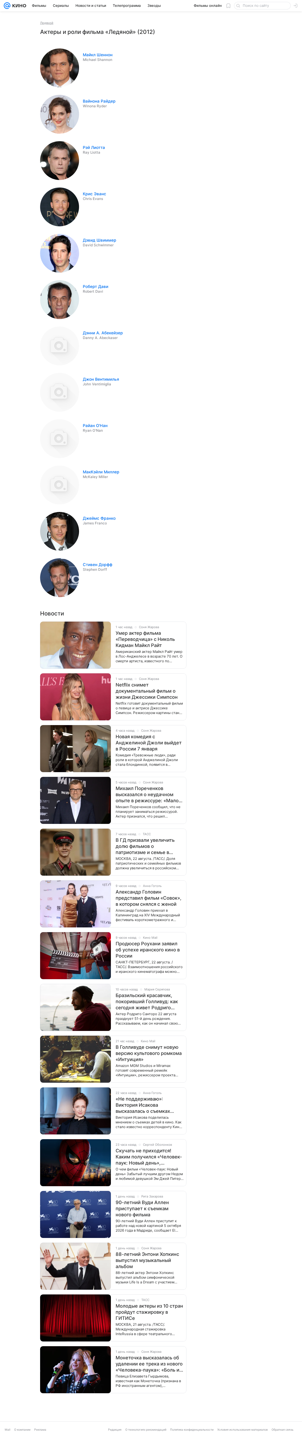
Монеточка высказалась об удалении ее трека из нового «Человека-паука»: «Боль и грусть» (149, 1364)
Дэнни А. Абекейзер (103, 333)
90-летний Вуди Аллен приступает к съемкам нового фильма (142, 1208)
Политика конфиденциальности (192, 1429)
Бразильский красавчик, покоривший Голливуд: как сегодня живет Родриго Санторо (147, 1002)
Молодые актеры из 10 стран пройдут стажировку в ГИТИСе (149, 1312)
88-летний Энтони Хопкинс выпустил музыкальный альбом (147, 1260)
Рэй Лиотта (94, 147)
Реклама (40, 1429)
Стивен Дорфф (97, 564)
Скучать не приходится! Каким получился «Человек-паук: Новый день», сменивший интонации (149, 1157)
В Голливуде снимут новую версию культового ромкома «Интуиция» (149, 1053)
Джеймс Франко (99, 518)
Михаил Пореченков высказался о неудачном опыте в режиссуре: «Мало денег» (147, 795)
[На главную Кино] (18, 5)
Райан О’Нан (95, 425)
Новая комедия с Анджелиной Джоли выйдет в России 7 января (149, 743)
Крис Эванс (94, 194)
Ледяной (46, 23)
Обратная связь (283, 1429)
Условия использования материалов (242, 1429)
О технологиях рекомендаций (145, 1429)
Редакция (115, 1429)
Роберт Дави (95, 286)
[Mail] (7, 5)
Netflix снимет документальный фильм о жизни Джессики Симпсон (147, 691)
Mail (7, 1429)
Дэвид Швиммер (99, 240)
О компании (22, 1429)
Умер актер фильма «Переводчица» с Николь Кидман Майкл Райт (145, 639)
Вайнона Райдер (99, 101)
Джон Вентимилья (101, 379)
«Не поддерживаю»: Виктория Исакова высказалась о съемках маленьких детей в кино (144, 1105)
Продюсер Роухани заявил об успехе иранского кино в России (148, 950)
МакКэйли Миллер (101, 472)
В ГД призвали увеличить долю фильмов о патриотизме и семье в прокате (145, 846)
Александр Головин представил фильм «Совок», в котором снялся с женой (148, 898)
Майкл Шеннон (98, 54)
